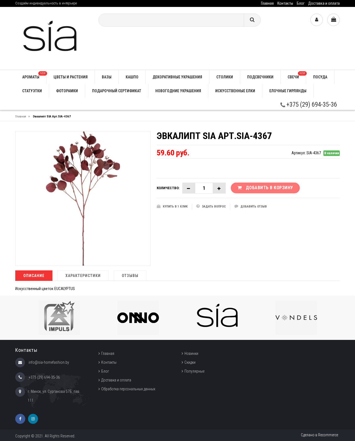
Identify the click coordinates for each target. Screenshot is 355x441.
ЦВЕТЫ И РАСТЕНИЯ (71, 77)
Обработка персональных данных (128, 389)
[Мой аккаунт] (316, 20)
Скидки (190, 362)
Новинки (191, 353)
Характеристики (83, 275)
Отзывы (130, 275)
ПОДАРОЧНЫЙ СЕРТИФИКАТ (116, 91)
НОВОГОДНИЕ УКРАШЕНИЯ (178, 91)
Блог (301, 3)
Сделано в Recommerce (319, 435)
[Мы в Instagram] (33, 419)
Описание (33, 275)
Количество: (168, 188)
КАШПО (132, 77)
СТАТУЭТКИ (32, 91)
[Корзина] (333, 20)
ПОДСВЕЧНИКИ (260, 77)
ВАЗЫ (106, 77)
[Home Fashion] (52, 38)
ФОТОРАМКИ (67, 91)
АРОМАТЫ (33, 75)
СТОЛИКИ (224, 77)
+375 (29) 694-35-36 (311, 104)
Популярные (194, 371)
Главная (267, 3)
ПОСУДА (320, 77)
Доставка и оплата (324, 3)
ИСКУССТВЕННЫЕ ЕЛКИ (235, 91)
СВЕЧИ (296, 75)
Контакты (285, 3)
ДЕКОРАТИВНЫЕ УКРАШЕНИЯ (177, 77)
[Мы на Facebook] (20, 419)
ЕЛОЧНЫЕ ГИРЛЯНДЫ (287, 91)
